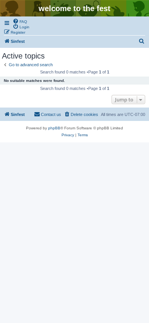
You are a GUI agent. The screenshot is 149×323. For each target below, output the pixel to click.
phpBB (54, 128)
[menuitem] (20, 21)
